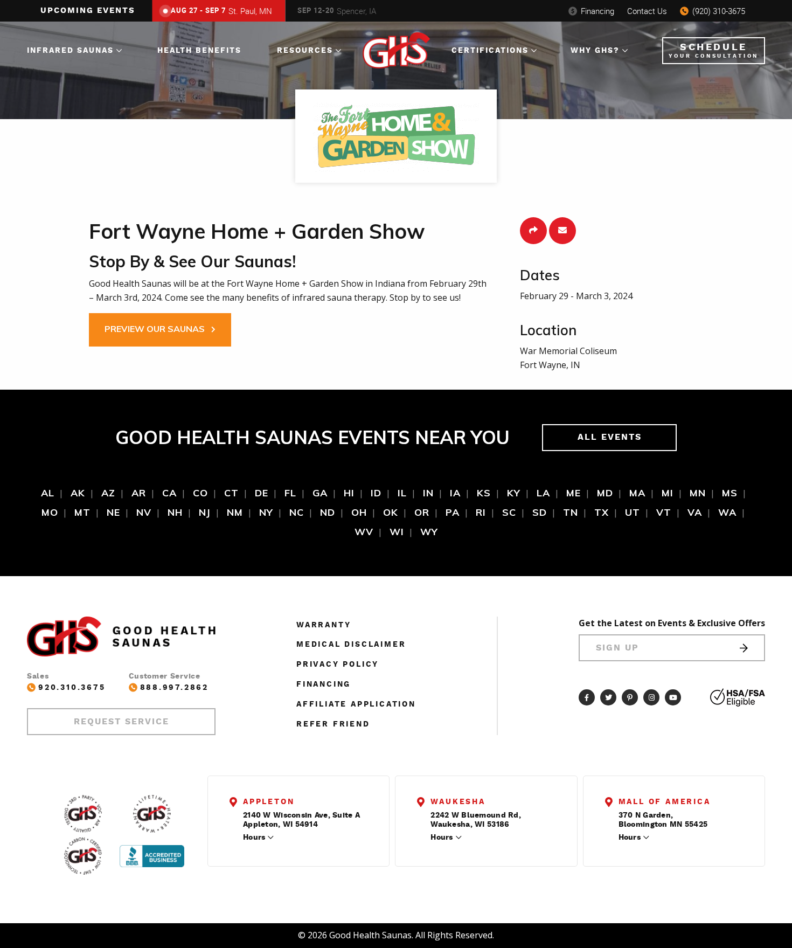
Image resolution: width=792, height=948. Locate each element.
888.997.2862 (174, 687)
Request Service (121, 721)
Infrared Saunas (70, 50)
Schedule (714, 51)
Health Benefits (199, 50)
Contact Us (647, 10)
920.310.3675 (72, 687)
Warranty (323, 625)
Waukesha (457, 802)
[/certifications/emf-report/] (83, 856)
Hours (254, 837)
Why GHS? (595, 50)
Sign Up (617, 647)
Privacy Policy (337, 664)
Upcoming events (87, 10)
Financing (597, 10)
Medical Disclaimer (351, 644)
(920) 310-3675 (718, 10)
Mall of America (665, 802)
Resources (305, 50)
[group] (216, 11)
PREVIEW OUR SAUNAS (156, 328)
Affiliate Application (356, 704)
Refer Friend (333, 724)
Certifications (490, 50)
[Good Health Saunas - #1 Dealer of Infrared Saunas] (83, 814)
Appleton (268, 802)
